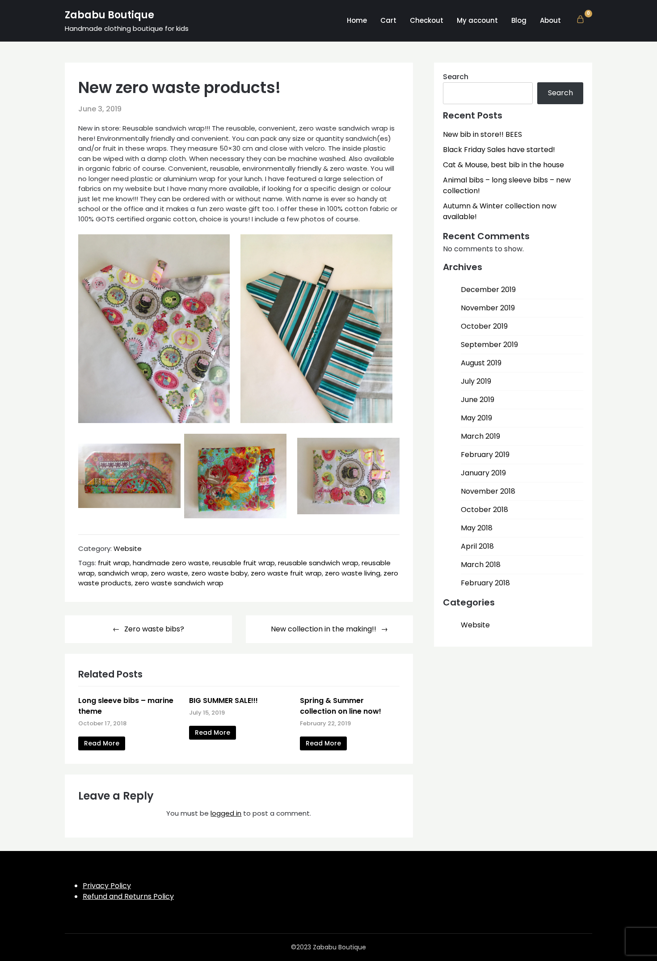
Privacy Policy (107, 886)
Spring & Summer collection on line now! (340, 705)
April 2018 (477, 546)
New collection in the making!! (323, 629)
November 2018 (488, 491)
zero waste (169, 573)
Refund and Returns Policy (128, 896)
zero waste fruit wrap (286, 573)
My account (477, 20)
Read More (101, 743)
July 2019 (476, 381)
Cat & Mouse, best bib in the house (503, 165)
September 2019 (489, 344)
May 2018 (477, 528)
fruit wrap (114, 562)
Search (455, 77)
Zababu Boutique (109, 15)
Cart (388, 20)
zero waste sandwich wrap (179, 583)
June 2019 (477, 399)
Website (128, 548)
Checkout (426, 20)
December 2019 (488, 289)
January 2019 (483, 473)
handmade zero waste (171, 562)
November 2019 (488, 308)
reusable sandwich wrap (318, 562)
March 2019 (480, 436)
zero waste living (352, 573)
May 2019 (476, 418)
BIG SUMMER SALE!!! (223, 700)
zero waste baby (219, 573)
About (550, 20)
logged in (226, 813)
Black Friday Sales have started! (499, 149)
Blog (518, 20)
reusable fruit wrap (243, 562)
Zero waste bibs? (154, 629)
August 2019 (481, 363)
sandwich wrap (122, 573)
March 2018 (481, 564)
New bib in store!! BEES (482, 134)
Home (357, 20)
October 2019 (484, 326)
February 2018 (485, 583)
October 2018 (484, 509)
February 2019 (485, 454)
